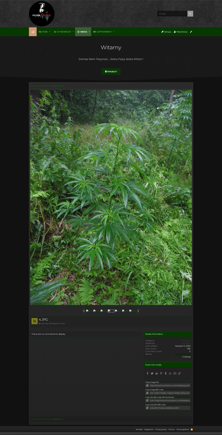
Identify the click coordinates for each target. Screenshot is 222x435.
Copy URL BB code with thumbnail (159, 397)
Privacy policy (161, 429)
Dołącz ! (112, 71)
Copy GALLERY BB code (155, 405)
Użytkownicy (104, 32)
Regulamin (148, 429)
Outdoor (186, 340)
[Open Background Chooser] (191, 31)
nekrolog (44, 323)
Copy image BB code (154, 390)
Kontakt (139, 429)
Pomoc (172, 429)
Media (83, 32)
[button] (50, 31)
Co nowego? (64, 32)
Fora (45, 32)
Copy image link (152, 382)
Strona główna (33, 31)
